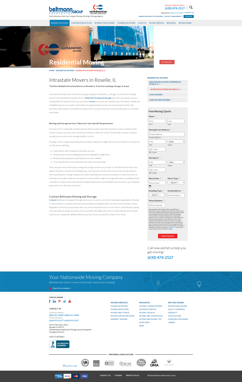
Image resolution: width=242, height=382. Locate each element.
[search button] (191, 7)
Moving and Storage (120, 313)
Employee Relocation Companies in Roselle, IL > (165, 83)
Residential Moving (59, 23)
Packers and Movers (120, 309)
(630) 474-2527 (175, 8)
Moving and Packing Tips (150, 319)
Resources (171, 23)
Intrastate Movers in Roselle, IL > (166, 89)
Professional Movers (177, 306)
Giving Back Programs (178, 319)
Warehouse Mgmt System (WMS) (151, 16)
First (151, 124)
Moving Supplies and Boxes (122, 316)
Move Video (144, 322)
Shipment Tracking (119, 319)
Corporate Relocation (81, 23)
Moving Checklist (147, 313)
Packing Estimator (147, 309)
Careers (171, 322)
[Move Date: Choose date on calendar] (150, 186)
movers (92, 101)
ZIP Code (152, 152)
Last (169, 124)
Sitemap (118, 375)
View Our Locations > (62, 288)
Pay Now (188, 16)
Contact (52, 200)
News (141, 326)
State (170, 145)
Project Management (173, 16)
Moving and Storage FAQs (151, 316)
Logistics (142, 23)
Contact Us (189, 12)
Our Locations (174, 316)
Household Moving (119, 306)
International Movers (104, 23)
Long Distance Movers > (160, 100)
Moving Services (156, 23)
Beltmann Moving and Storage (98, 98)
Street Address (155, 137)
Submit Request (167, 236)
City (150, 145)
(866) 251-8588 (177, 13)
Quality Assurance (176, 309)
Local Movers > (156, 95)
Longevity (172, 313)
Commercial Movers (126, 23)
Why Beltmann (185, 23)
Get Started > (167, 62)
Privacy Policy (171, 227)
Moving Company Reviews (150, 306)
